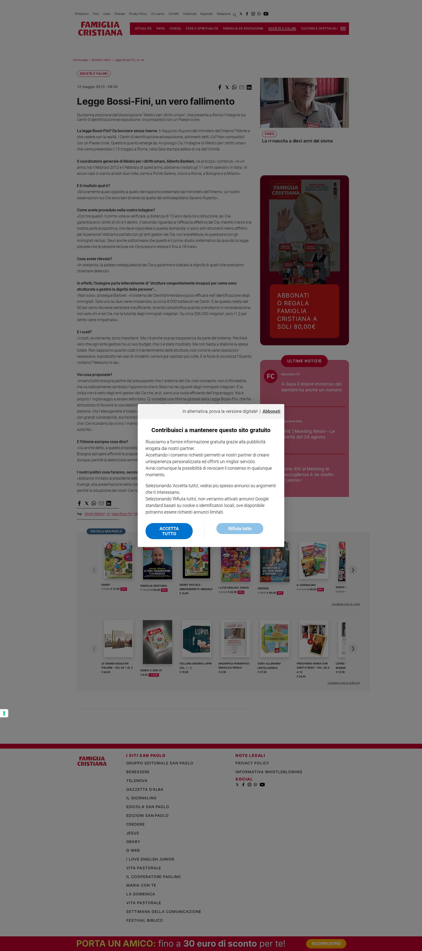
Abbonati (271, 411)
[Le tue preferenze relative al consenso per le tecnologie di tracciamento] (4, 713)
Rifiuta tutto (240, 528)
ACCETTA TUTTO (169, 531)
